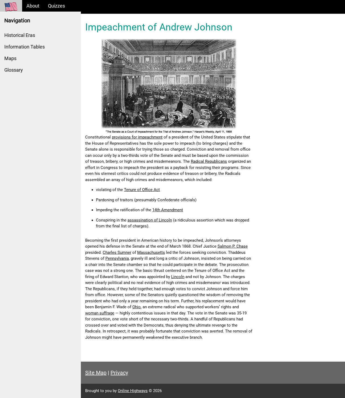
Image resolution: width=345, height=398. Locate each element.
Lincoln (177, 276)
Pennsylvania (117, 258)
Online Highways (133, 390)
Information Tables (24, 47)
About (32, 6)
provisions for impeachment (137, 137)
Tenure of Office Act (142, 189)
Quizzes (56, 6)
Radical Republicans (209, 161)
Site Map (95, 372)
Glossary (13, 70)
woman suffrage (99, 313)
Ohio (136, 306)
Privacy (119, 372)
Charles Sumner (117, 252)
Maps (10, 58)
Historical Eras (19, 35)
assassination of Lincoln (149, 220)
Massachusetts (151, 252)
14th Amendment (167, 209)
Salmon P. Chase (233, 246)
